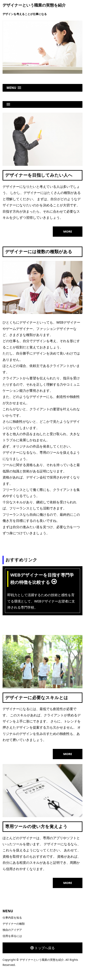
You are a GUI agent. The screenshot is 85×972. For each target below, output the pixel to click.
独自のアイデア (12, 930)
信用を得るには (12, 936)
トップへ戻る (45, 948)
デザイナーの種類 (14, 923)
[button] (42, 88)
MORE (67, 231)
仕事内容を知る (12, 917)
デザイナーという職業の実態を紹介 (34, 5)
